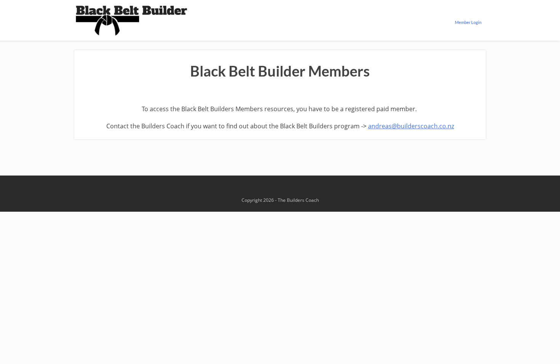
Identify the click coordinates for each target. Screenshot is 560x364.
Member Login (468, 22)
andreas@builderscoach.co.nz (411, 126)
